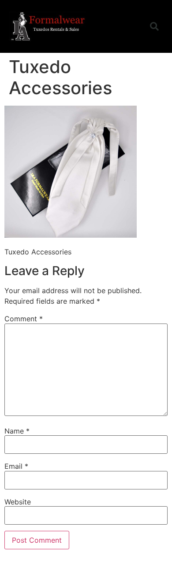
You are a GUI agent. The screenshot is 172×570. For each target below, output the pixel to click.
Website (17, 501)
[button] (131, 26)
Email (16, 466)
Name (17, 430)
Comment (23, 318)
